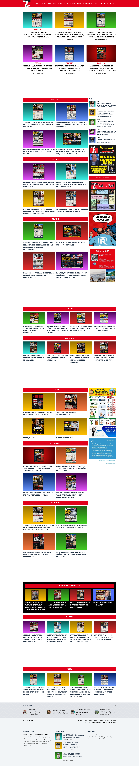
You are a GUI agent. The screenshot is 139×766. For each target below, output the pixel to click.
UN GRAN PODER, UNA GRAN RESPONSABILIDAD (66, 413)
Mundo (49, 3)
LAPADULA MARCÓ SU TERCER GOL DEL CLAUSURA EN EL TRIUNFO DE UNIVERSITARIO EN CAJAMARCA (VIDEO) (39, 211)
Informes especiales (88, 3)
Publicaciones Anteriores (109, 722)
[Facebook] (104, 3)
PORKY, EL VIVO (29, 438)
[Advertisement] (69, 86)
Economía (72, 3)
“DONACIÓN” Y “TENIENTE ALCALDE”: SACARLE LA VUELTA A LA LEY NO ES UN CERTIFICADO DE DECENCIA (35, 606)
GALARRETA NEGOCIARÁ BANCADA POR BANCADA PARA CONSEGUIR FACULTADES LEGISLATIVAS (69, 68)
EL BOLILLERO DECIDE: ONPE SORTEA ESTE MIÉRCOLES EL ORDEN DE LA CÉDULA (71, 526)
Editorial (66, 3)
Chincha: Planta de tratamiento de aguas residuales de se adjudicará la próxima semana (108, 712)
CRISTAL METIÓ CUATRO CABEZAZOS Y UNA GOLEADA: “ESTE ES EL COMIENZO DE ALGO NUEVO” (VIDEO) (71, 184)
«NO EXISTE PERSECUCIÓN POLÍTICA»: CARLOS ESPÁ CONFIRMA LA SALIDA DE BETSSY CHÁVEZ (37, 554)
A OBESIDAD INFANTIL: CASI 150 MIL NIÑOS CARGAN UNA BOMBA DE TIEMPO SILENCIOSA (33, 329)
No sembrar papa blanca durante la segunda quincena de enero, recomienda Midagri (60, 712)
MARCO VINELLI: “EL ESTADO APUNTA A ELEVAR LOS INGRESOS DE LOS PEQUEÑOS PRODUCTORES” (71, 468)
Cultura (60, 3)
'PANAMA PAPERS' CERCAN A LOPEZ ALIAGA (103, 604)
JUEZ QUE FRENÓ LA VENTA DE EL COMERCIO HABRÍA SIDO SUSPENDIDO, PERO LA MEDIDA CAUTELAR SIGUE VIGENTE (38, 528)
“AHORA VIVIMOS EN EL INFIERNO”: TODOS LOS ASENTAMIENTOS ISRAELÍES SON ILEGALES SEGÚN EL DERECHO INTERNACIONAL (38, 246)
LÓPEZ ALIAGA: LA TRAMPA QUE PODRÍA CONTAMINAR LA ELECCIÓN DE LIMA (37, 413)
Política (38, 3)
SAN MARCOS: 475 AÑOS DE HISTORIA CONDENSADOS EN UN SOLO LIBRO (33, 358)
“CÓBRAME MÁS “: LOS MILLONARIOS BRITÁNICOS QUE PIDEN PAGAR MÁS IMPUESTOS (104, 358)
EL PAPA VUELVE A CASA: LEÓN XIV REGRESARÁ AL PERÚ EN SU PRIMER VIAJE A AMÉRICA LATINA (71, 554)
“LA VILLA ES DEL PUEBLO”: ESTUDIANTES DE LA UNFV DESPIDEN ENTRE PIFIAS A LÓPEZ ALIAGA (37, 35)
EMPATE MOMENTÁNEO (64, 438)
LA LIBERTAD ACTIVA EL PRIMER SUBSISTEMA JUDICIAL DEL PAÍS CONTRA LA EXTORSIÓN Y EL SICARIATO (101, 68)
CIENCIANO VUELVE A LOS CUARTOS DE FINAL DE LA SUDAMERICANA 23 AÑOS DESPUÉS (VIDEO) (37, 68)
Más (96, 3)
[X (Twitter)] (110, 3)
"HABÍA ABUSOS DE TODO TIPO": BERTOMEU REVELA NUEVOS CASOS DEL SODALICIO (79, 359)
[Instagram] (107, 3)
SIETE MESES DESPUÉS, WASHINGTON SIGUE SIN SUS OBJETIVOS (71, 244)
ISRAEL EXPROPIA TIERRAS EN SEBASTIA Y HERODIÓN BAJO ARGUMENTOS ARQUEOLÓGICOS (38, 275)
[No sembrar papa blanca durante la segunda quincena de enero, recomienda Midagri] (49, 712)
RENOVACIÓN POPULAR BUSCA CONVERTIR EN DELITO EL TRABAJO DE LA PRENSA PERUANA (39, 152)
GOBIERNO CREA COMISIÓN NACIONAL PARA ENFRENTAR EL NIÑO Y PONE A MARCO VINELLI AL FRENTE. (70, 495)
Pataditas (79, 3)
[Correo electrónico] (113, 3)
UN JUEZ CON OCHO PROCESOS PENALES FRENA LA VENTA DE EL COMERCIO (38, 494)
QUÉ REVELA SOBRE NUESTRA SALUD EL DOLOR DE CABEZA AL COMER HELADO (104, 328)
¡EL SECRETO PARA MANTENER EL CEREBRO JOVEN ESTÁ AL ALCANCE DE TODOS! (81, 328)
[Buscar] (115, 3)
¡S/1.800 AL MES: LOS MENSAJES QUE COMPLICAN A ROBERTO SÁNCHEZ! (57, 605)
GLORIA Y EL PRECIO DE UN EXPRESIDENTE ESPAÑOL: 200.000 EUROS (80, 605)
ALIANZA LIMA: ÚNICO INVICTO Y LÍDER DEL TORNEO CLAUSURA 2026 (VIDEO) (72, 210)
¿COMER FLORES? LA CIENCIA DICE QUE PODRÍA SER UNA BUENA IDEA (57, 358)
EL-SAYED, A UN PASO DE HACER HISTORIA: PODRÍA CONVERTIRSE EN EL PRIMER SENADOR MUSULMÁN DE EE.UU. (72, 275)
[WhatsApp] (101, 3)
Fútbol (44, 3)
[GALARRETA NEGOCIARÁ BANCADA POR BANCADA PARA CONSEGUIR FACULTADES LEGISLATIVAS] (69, 53)
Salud (54, 3)
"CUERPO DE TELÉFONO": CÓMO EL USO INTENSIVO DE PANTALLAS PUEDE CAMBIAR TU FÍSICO (57, 329)
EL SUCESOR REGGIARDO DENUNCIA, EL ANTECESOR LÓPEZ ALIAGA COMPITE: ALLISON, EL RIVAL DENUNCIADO (72, 152)
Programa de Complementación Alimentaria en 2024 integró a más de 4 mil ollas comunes (37, 712)
